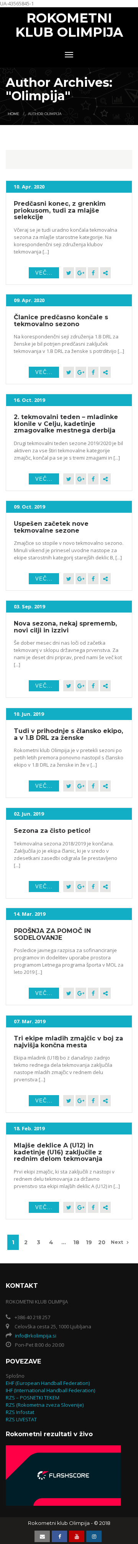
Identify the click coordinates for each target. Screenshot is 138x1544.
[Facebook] (93, 272)
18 (76, 1242)
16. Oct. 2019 (29, 400)
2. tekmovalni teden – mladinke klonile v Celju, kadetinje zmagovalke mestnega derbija (66, 423)
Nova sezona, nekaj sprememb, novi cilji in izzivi (65, 627)
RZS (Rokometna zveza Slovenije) (45, 1404)
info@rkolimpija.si (35, 1335)
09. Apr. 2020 (29, 300)
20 (101, 1242)
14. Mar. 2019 (29, 913)
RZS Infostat (20, 1412)
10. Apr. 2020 (29, 186)
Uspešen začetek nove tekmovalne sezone (51, 527)
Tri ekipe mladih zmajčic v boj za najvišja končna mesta (68, 1042)
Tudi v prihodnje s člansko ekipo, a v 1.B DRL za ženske (68, 734)
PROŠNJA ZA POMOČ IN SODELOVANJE (52, 934)
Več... (44, 273)
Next (117, 1242)
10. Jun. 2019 (29, 713)
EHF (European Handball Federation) (48, 1383)
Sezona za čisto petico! (52, 830)
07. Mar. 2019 (29, 1021)
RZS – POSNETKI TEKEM (32, 1397)
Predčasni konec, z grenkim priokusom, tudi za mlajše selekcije (60, 210)
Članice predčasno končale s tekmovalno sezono (61, 321)
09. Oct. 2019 (29, 506)
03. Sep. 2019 (29, 606)
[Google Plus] (81, 272)
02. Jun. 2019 (29, 813)
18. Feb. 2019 (29, 1128)
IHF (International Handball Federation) (50, 1390)
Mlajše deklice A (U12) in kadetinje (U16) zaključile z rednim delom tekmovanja (58, 1152)
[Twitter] (68, 272)
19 (89, 1242)
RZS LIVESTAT (21, 1419)
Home (13, 114)
